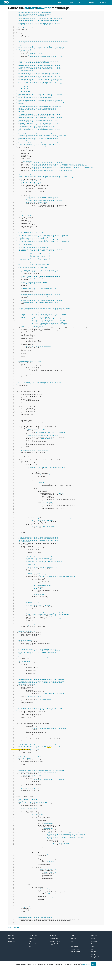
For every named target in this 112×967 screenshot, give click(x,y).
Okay (93, 964)
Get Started (33, 935)
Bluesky (93, 938)
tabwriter (44, 8)
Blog (72, 941)
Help (30, 946)
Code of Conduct (75, 951)
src (26, 8)
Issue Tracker (74, 943)
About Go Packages (55, 941)
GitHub (93, 946)
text (33, 8)
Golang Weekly (95, 957)
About (73, 935)
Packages (91, 2)
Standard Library (54, 938)
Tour (30, 941)
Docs (80, 2)
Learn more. (86, 964)
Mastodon (94, 941)
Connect (94, 935)
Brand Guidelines (75, 949)
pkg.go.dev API (54, 943)
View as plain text (13, 927)
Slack (92, 949)
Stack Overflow (33, 943)
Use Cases (11, 938)
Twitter (93, 943)
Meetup (93, 954)
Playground (32, 938)
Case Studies (11, 941)
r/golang (93, 951)
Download (73, 938)
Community (103, 2)
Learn (71, 2)
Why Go (61, 2)
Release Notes (74, 946)
